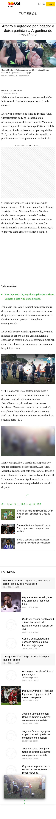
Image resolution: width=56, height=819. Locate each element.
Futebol (28, 14)
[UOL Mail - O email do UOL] (39, 4)
